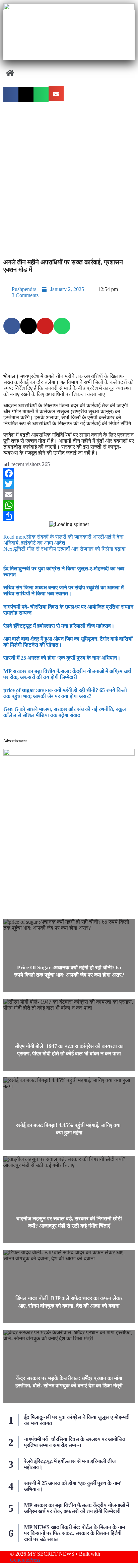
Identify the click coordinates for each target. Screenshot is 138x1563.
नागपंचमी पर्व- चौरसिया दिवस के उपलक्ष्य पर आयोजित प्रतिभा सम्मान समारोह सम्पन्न (74, 1442)
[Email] (69, 494)
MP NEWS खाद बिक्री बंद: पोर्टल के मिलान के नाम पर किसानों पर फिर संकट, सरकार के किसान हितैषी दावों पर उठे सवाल (74, 1533)
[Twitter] (69, 484)
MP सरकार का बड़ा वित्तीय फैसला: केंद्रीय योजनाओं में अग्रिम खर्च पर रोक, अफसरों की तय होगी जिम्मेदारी (67, 674)
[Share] (69, 516)
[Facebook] (69, 473)
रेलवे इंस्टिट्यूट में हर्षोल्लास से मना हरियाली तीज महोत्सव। (59, 626)
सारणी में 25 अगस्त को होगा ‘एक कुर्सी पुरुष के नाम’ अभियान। (62, 658)
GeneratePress (25, 1560)
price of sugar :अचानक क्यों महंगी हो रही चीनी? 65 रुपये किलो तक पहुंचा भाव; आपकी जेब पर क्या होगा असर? (65, 693)
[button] (69, 73)
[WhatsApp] (69, 505)
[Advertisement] (69, 177)
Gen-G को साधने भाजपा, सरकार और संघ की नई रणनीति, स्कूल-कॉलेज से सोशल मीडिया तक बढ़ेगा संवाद (65, 712)
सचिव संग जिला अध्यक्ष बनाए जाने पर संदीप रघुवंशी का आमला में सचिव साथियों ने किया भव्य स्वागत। (63, 590)
